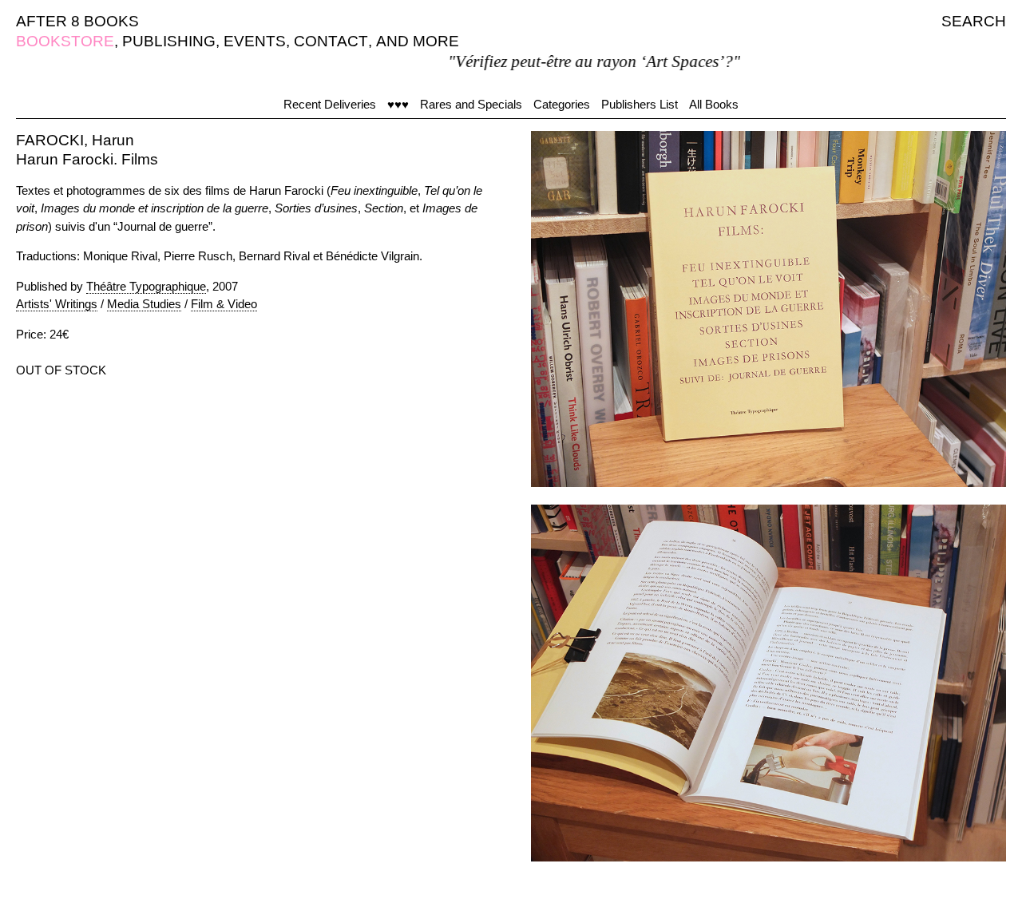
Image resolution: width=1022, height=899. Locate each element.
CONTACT (331, 41)
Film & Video (224, 304)
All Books (714, 104)
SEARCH (973, 21)
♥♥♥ (398, 104)
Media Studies (144, 304)
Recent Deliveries (329, 104)
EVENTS (255, 41)
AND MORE (417, 41)
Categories (561, 104)
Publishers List (639, 104)
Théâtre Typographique (146, 286)
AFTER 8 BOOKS (77, 21)
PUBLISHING (169, 41)
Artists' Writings (56, 304)
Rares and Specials (471, 104)
